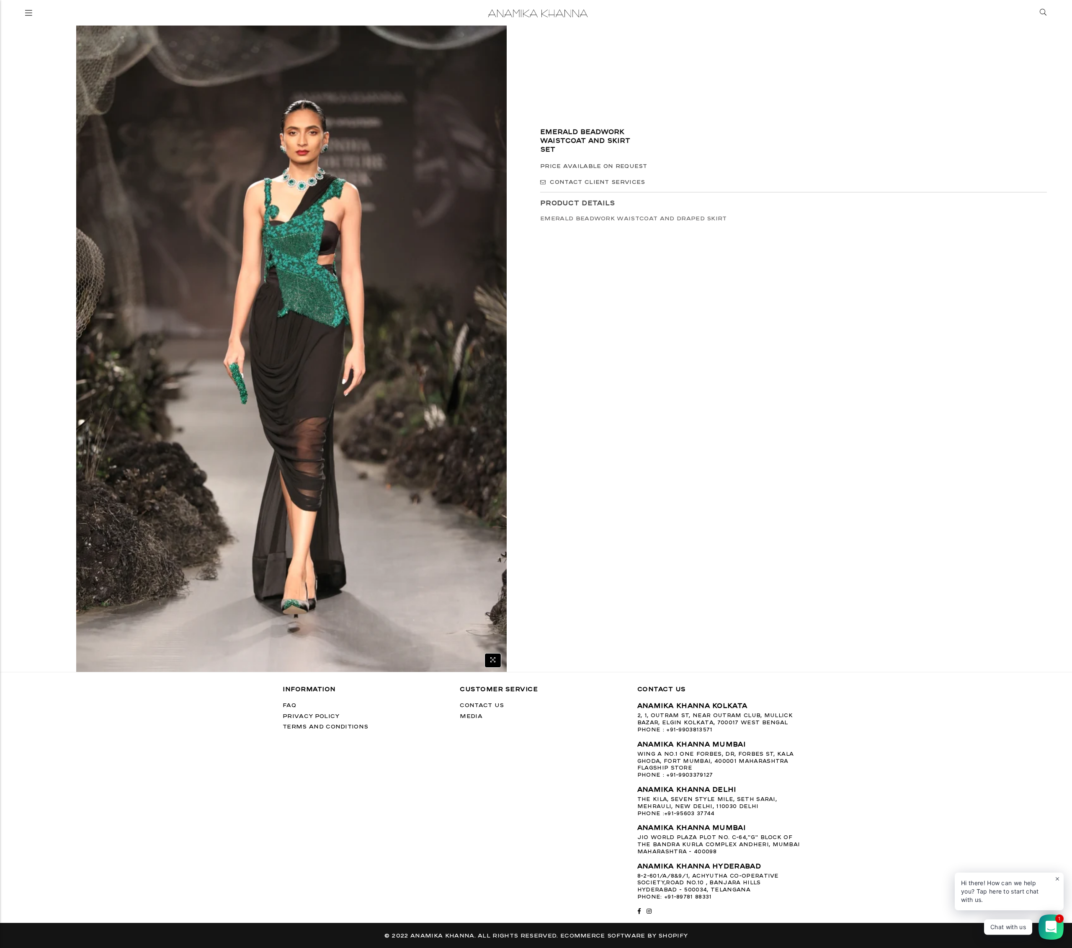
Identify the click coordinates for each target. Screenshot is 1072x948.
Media (471, 716)
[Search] (1043, 12)
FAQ (289, 705)
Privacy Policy (311, 716)
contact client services (597, 182)
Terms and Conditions (325, 726)
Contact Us (482, 705)
